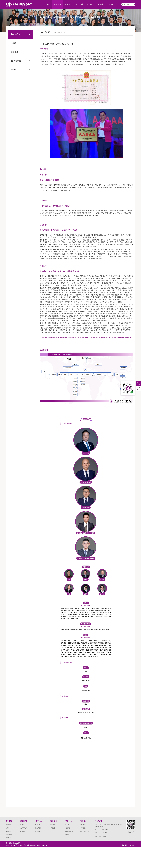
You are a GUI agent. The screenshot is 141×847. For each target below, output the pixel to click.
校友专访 (38, 831)
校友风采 (79, 4)
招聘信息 (52, 828)
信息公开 (112, 4)
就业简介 (52, 825)
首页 (48, 4)
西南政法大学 (17, 843)
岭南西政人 (83, 828)
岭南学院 (67, 828)
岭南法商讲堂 (69, 831)
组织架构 (8, 831)
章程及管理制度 (84, 831)
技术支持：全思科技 (128, 845)
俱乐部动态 (23, 828)
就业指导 (90, 4)
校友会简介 (9, 825)
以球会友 (23, 831)
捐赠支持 (138, 388)
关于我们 (57, 4)
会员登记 (138, 383)
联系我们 (8, 838)
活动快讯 (23, 825)
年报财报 (82, 825)
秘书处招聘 (9, 834)
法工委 (67, 825)
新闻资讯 (68, 4)
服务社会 (101, 4)
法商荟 (67, 834)
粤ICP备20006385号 (40, 845)
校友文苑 (38, 828)
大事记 (7, 828)
